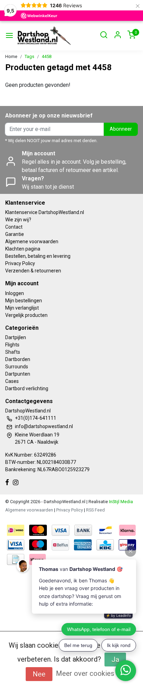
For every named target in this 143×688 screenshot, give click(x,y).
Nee (39, 674)
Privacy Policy (20, 263)
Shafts (12, 352)
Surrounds (16, 366)
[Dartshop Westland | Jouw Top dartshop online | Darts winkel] (44, 35)
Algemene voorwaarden (31, 241)
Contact (14, 227)
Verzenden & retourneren (33, 270)
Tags (29, 56)
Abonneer (121, 129)
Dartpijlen (15, 337)
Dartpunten (17, 374)
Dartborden (17, 359)
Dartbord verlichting (26, 388)
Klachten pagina (22, 249)
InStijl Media (120, 501)
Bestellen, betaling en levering (37, 256)
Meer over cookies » (87, 673)
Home (11, 56)
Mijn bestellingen (23, 300)
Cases (12, 381)
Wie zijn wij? (18, 219)
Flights (12, 344)
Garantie (14, 234)
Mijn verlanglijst (22, 308)
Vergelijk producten (26, 315)
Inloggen (14, 293)
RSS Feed (95, 510)
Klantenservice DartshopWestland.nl (44, 212)
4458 (46, 56)
